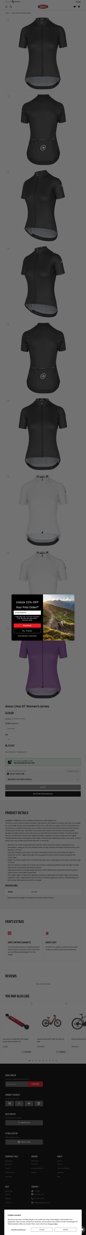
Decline (65, 1230)
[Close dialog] (72, 596)
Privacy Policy (53, 1224)
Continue (27, 625)
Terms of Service (22, 636)
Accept (41, 1230)
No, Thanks (27, 631)
